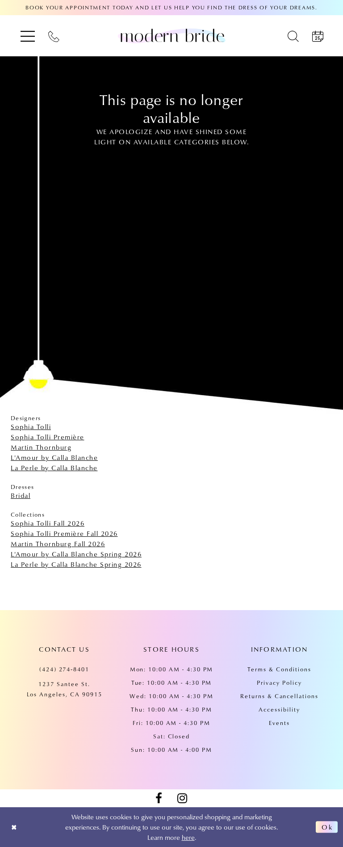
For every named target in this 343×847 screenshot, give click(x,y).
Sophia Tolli (31, 426)
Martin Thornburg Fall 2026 (58, 543)
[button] (28, 36)
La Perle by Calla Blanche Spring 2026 (76, 564)
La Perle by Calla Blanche (54, 467)
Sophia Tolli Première (47, 437)
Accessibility (279, 709)
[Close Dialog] (14, 827)
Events (279, 723)
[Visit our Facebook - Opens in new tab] (158, 798)
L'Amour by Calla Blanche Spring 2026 (76, 554)
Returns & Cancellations (279, 696)
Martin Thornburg (41, 447)
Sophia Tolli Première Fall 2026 (64, 533)
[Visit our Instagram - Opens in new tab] (182, 798)
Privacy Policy (279, 682)
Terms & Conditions (279, 669)
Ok (327, 827)
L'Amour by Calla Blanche (54, 457)
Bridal (20, 495)
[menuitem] (28, 36)
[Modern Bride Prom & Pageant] (171, 35)
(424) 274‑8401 (64, 669)
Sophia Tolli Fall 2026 (47, 523)
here (188, 837)
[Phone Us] (54, 36)
